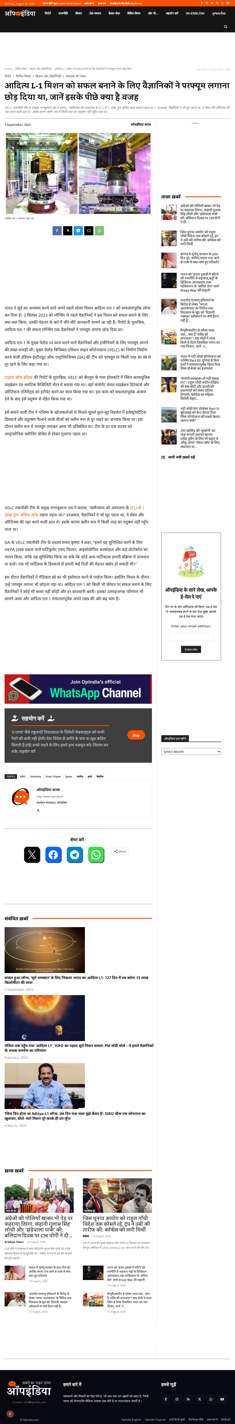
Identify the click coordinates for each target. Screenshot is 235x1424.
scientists (35, 776)
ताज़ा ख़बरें (171, 197)
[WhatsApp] (222, 3)
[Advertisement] (88, 1333)
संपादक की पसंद (76, 76)
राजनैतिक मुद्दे (89, 1210)
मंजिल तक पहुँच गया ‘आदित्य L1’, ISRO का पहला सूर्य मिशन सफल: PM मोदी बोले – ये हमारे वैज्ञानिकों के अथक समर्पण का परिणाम (79, 1048)
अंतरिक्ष (80, 776)
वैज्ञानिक (100, 776)
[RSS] (212, 3)
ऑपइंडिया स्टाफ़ (141, 124)
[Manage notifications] (10, 1414)
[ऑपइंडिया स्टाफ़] (21, 799)
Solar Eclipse (53, 776)
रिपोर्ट (8, 76)
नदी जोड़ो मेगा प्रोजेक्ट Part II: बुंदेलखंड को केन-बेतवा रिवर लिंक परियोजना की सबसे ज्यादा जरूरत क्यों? (200, 415)
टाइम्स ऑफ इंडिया (19, 377)
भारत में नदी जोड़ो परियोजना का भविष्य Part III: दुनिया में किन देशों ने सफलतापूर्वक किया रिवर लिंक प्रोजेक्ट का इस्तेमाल (200, 363)
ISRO (22, 776)
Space (68, 776)
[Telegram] (78, 230)
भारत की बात (11, 1210)
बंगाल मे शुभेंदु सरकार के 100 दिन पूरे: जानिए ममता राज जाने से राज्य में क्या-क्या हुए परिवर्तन (50, 1272)
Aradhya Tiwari (14, 1242)
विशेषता (86, 1236)
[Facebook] (201, 3)
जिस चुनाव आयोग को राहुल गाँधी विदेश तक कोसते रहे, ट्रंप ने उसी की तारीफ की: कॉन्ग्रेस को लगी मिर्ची (116, 1224)
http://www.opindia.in (49, 796)
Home (8, 69)
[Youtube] (227, 3)
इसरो (90, 776)
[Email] (88, 230)
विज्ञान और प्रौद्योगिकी (41, 69)
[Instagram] (207, 3)
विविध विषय (21, 69)
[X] (217, 3)
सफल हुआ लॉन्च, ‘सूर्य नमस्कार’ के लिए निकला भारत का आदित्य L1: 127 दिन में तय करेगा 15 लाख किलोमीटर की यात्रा (76, 980)
